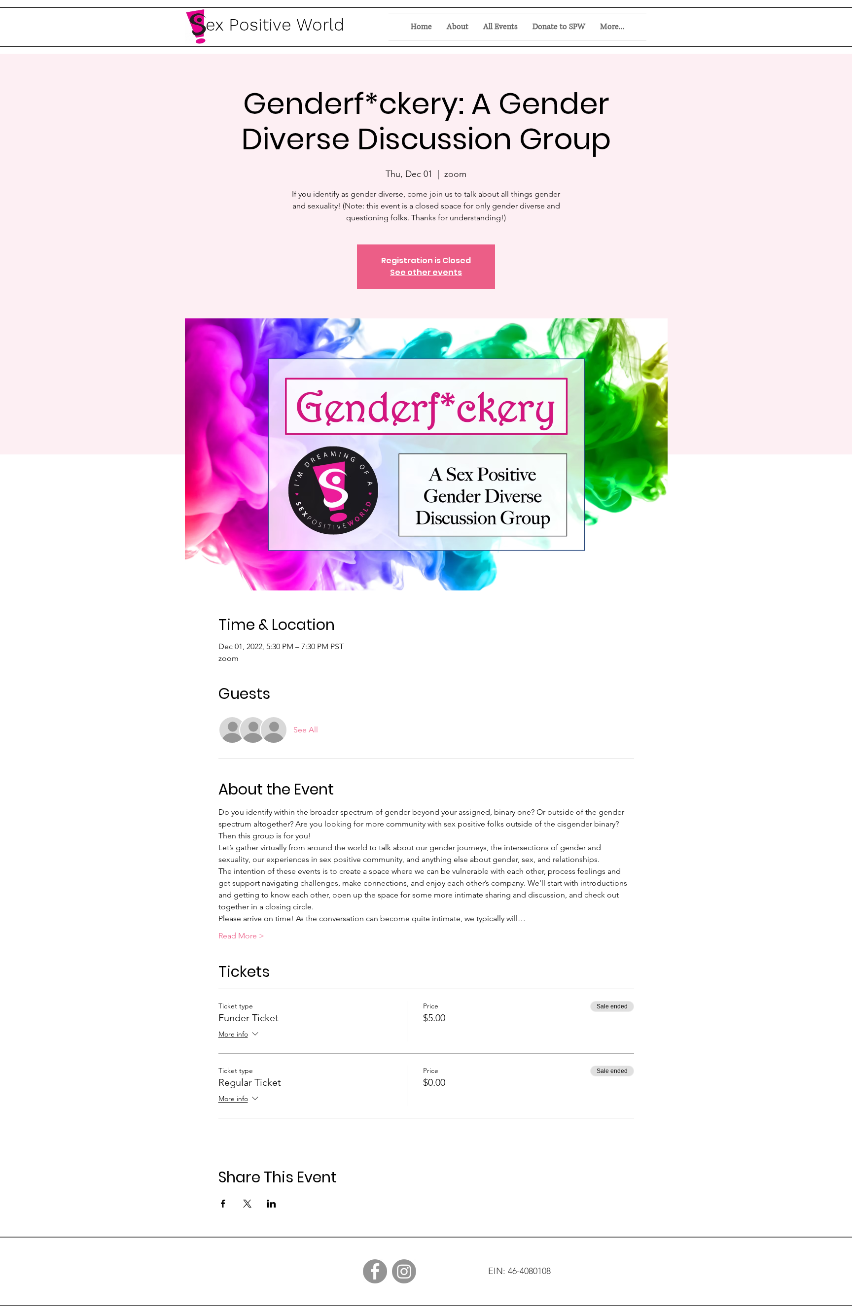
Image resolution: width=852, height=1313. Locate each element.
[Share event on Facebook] (223, 1204)
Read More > (241, 935)
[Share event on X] (247, 1204)
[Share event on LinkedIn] (271, 1204)
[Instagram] (404, 1271)
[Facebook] (375, 1271)
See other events (426, 272)
